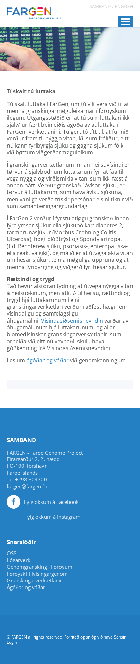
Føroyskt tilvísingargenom (37, 574)
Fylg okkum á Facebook (51, 501)
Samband (100, 6)
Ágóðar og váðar (26, 587)
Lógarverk (18, 560)
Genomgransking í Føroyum (39, 567)
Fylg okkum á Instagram (52, 516)
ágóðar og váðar (48, 360)
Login (12, 642)
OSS (11, 553)
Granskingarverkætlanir (34, 580)
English (124, 6)
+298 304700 (31, 479)
